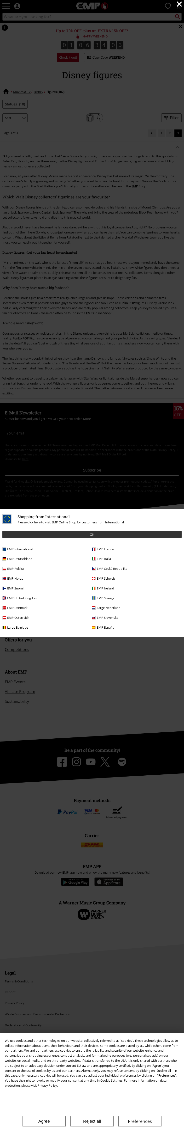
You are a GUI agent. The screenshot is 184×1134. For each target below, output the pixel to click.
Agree (44, 1121)
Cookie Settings (111, 1080)
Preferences (140, 1121)
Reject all (92, 1121)
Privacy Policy (47, 1085)
